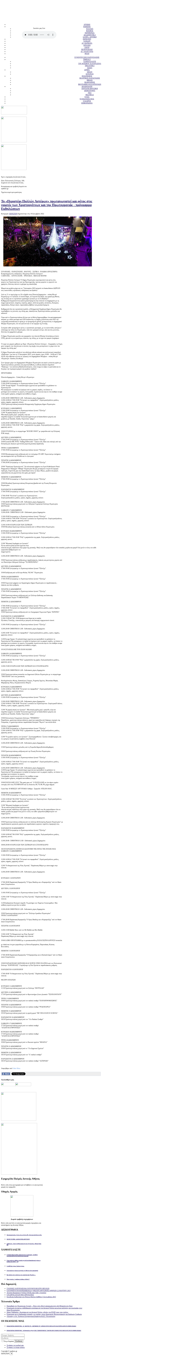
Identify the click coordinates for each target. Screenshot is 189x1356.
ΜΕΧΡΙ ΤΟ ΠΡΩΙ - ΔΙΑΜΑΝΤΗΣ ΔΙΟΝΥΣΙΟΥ (18, 1239)
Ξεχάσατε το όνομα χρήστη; (16, 1347)
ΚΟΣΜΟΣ (89, 31)
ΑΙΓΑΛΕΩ (86, 45)
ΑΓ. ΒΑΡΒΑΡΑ (87, 43)
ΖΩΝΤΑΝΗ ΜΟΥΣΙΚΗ (89, 88)
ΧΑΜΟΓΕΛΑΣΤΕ (89, 61)
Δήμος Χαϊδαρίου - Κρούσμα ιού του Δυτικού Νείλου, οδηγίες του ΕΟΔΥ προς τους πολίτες (37, 1312)
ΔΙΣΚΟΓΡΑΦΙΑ (89, 91)
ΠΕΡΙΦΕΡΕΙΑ (89, 33)
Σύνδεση (18, 1341)
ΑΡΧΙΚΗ (87, 24)
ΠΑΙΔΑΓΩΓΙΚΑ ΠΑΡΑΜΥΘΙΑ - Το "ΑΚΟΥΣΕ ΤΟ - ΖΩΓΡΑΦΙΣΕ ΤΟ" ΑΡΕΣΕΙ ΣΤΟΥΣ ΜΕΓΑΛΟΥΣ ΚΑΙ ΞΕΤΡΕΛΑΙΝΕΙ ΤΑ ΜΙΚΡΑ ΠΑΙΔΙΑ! (41, 1326)
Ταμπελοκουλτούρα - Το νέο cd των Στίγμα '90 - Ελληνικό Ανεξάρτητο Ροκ (24, 1235)
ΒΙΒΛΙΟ (90, 80)
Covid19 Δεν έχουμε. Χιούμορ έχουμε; (15, 1266)
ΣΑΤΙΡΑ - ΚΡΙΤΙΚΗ (90, 37)
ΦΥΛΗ (87, 54)
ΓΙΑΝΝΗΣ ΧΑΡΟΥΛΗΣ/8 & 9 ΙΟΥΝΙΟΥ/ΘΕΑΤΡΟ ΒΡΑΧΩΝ (28, 1289)
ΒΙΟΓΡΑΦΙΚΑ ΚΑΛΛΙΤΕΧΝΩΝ (89, 84)
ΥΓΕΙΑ (86, 97)
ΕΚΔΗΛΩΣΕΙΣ (89, 82)
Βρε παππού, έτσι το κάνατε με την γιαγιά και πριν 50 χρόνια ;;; (21, 1275)
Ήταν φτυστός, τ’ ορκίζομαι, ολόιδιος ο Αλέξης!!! (18, 1279)
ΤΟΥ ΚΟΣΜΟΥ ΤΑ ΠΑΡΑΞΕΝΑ (89, 64)
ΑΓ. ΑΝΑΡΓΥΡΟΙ (87, 52)
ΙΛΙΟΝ (87, 47)
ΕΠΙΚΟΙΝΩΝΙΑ (87, 103)
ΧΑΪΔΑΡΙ (86, 41)
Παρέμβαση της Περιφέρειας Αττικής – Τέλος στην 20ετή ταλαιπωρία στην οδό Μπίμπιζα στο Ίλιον (40, 1306)
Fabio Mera (16, 1068)
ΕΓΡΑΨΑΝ (90, 74)
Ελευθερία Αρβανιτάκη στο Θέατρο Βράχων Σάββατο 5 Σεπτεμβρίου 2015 (31, 1297)
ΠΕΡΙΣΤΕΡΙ (87, 39)
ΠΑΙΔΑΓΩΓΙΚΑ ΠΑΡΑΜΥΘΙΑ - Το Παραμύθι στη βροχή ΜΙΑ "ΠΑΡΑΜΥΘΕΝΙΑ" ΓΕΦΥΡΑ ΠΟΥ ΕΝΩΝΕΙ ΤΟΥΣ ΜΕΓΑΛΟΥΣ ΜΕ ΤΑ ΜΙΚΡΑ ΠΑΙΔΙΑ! (44, 1330)
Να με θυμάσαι (9, 1341)
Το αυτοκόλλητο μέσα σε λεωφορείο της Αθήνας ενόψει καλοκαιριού (22, 1270)
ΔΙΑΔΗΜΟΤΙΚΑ (90, 35)
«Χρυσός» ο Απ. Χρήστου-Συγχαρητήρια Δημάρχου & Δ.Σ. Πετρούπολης (31, 1316)
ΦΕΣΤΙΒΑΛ (90, 95)
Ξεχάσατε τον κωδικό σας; (15, 1345)
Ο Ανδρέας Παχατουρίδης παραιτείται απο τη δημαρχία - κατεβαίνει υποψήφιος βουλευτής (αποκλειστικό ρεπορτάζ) (22, 1255)
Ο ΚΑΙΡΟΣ (87, 101)
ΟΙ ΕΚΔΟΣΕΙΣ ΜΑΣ (87, 99)
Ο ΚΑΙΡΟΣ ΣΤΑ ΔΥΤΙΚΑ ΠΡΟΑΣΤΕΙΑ (20, 1295)
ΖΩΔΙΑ (89, 68)
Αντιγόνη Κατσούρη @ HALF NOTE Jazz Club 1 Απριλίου (26, 1293)
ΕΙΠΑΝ (89, 72)
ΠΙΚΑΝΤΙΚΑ (89, 66)
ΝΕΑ (89, 93)
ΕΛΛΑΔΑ (89, 29)
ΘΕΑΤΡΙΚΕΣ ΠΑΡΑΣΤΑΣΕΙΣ (89, 78)
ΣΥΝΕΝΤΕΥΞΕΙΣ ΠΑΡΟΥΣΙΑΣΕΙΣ (86, 57)
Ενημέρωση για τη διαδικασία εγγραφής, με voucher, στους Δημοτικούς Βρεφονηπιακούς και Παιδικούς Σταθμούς (44, 1314)
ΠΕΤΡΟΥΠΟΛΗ (87, 49)
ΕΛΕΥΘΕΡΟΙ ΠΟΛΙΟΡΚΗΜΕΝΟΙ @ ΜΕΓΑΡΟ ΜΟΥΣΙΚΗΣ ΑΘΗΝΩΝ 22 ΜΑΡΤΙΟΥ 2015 (39, 1291)
